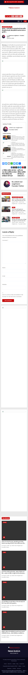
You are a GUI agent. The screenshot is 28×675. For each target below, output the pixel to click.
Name (3, 267)
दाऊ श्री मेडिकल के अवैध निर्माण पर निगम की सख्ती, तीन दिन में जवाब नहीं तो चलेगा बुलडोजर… (18, 150)
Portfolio (14, 668)
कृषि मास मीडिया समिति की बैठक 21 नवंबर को (21, 173)
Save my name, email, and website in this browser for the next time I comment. (12, 295)
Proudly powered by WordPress (10, 659)
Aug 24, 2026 (6, 545)
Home (5, 663)
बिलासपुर (16, 16)
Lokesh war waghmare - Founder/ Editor (18, 184)
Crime (21, 16)
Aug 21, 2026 (6, 635)
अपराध (11, 26)
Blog (17, 663)
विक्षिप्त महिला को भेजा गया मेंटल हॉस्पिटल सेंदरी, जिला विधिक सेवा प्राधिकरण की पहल (9, 173)
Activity (14, 663)
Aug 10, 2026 (15, 222)
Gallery (19, 666)
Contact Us (21, 663)
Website (4, 284)
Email (3, 276)
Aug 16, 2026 (15, 202)
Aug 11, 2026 (15, 212)
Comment (5, 240)
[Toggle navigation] (18, 21)
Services (19, 668)
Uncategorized (5, 26)
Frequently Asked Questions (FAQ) (10, 666)
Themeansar (14, 661)
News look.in (14, 10)
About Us (9, 663)
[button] (21, 21)
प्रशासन (13, 16)
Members (9, 668)
